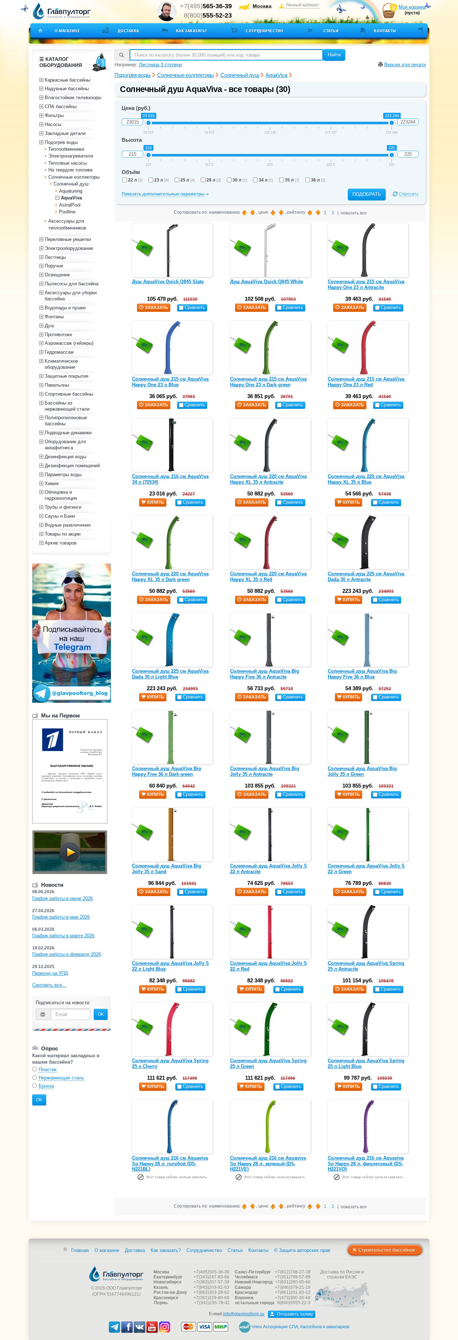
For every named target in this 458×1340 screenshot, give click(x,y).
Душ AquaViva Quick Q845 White (266, 281)
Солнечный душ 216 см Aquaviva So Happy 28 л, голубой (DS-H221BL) (170, 1163)
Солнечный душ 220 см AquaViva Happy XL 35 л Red (268, 576)
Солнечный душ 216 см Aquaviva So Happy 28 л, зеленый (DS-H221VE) (268, 1163)
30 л (240, 180)
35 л (292, 180)
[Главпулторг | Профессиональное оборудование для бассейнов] (62, 11)
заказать (156, 307)
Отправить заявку (294, 1314)
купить (155, 502)
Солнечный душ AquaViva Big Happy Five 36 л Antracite (264, 673)
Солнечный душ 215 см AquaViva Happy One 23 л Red (366, 381)
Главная (80, 1250)
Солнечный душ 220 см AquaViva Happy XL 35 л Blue (366, 479)
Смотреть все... (49, 985)
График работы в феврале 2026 (66, 954)
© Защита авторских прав (302, 1250)
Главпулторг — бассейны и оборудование (116, 1274)
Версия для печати (405, 64)
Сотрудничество (264, 30)
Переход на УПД (50, 973)
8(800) (208, 15)
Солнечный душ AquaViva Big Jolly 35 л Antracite (264, 771)
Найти (334, 54)
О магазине (67, 30)
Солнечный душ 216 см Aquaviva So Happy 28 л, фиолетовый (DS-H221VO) (366, 1163)
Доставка (128, 30)
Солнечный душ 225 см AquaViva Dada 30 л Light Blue (170, 673)
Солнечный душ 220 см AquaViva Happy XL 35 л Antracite (268, 479)
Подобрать (366, 194)
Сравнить (195, 307)
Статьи (330, 30)
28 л (213, 180)
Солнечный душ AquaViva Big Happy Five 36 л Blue (362, 673)
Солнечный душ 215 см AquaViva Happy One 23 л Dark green (268, 381)
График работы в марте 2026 (63, 935)
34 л (266, 180)
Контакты (385, 30)
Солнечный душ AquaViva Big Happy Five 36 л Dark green (166, 771)
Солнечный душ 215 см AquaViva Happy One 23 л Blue (170, 381)
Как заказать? (191, 30)
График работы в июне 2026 (62, 898)
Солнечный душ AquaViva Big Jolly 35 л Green (362, 771)
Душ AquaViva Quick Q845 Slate (168, 281)
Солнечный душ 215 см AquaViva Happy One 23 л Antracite (366, 284)
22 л (135, 180)
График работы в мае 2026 (61, 917)
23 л (161, 180)
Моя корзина (412, 7)
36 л (318, 180)
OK (101, 1014)
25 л (187, 180)
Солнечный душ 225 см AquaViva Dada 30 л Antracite (366, 576)
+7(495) (206, 6)
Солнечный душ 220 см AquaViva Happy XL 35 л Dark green (170, 576)
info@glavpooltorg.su (243, 1313)
